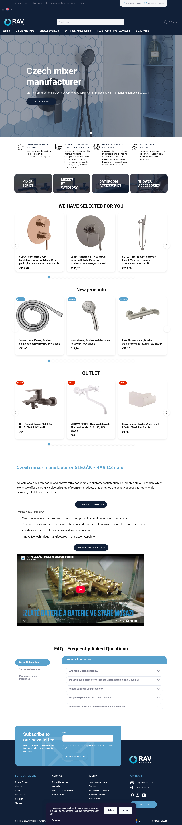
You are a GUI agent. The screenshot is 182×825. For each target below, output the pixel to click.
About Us (36, 3)
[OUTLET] (39, 401)
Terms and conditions (98, 782)
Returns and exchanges (99, 790)
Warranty (56, 786)
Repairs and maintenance (62, 790)
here (52, 814)
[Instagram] (138, 795)
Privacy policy (95, 799)
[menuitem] (8, 31)
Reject (111, 810)
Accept (125, 810)
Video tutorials (58, 794)
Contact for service (60, 782)
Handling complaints (97, 794)
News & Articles (21, 3)
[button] (49, 277)
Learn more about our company (91, 504)
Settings (56, 820)
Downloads (58, 3)
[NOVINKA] (39, 317)
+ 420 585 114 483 (143, 788)
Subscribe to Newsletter (75, 756)
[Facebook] (132, 795)
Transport (93, 786)
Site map (83, 3)
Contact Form (143, 804)
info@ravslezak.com (144, 783)
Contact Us (71, 3)
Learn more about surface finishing (91, 547)
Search (121, 22)
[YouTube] (144, 795)
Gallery (46, 3)
